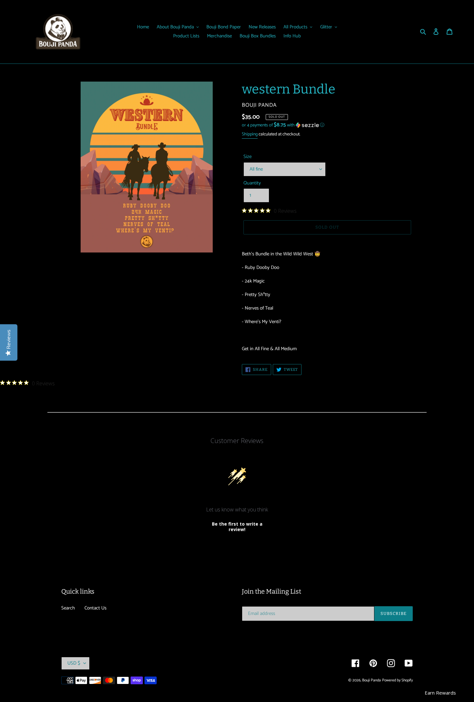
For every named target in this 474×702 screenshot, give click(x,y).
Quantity (252, 183)
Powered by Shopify (397, 680)
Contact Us (95, 608)
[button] (283, 125)
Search (68, 608)
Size (247, 157)
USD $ (73, 663)
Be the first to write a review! (237, 527)
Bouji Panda (371, 680)
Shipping (250, 134)
